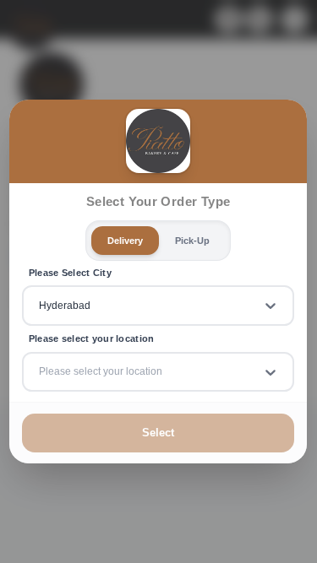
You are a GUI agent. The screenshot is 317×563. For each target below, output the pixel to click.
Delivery (125, 240)
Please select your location (92, 338)
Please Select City (70, 272)
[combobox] (40, 305)
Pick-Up (192, 240)
